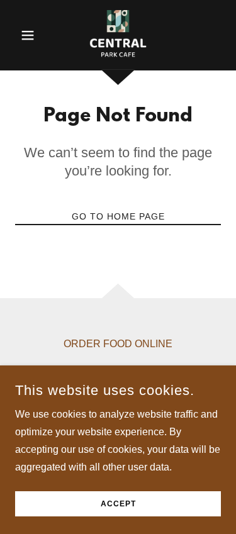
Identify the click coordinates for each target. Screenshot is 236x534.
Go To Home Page (118, 216)
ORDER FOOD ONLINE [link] (118, 343)
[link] (118, 35)
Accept (118, 503)
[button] (30, 35)
